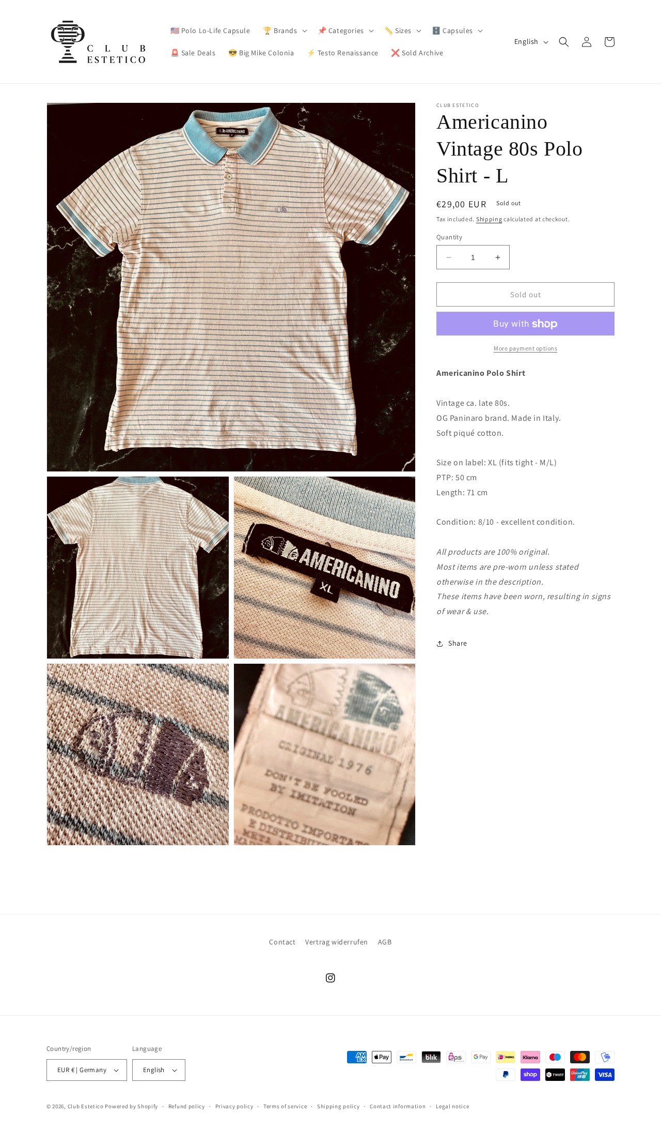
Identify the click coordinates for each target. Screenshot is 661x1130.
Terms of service (285, 1106)
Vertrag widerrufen (336, 941)
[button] (284, 30)
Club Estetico (86, 1106)
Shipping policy (338, 1106)
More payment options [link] (525, 349)
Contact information (398, 1106)
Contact (282, 941)
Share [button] (457, 643)
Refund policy (186, 1106)
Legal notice (452, 1106)
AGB (385, 941)
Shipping (489, 219)
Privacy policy (234, 1106)
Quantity (449, 237)
